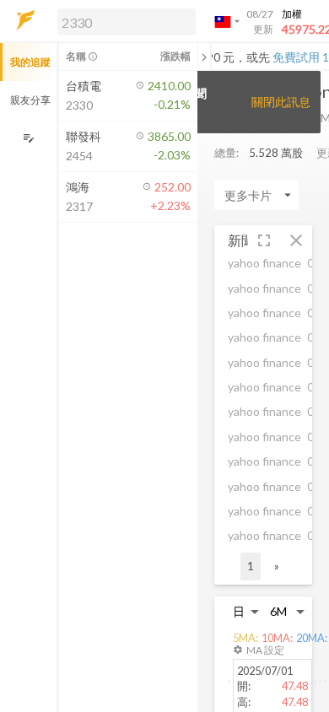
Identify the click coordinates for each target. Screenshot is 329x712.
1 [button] (250, 565)
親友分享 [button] (30, 100)
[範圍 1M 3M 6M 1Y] (287, 611)
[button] (123, 21)
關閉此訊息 (280, 101)
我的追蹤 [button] (30, 62)
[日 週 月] (246, 611)
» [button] (276, 565)
